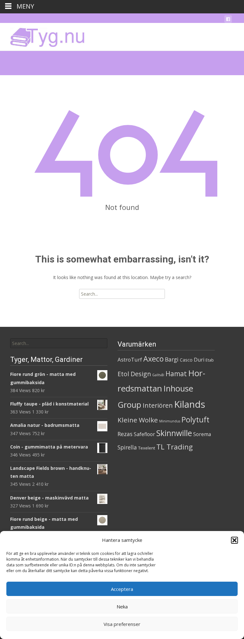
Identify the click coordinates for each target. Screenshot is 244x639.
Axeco (153, 359)
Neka (122, 606)
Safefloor (144, 434)
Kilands (189, 404)
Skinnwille (174, 433)
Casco (186, 360)
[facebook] (228, 20)
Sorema (202, 434)
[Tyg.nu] (43, 35)
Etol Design (134, 374)
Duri (199, 359)
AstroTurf (130, 359)
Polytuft (195, 419)
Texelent (146, 448)
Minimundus (169, 421)
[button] (234, 540)
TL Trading (174, 447)
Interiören (158, 405)
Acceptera (122, 589)
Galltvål (158, 375)
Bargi (172, 359)
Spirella (127, 447)
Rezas (125, 434)
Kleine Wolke (138, 419)
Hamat (176, 373)
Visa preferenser (122, 624)
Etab (210, 360)
